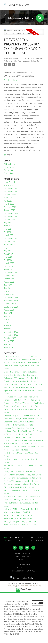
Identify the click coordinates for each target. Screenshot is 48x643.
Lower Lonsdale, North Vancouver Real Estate (23, 440)
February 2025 (10, 207)
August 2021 (9, 310)
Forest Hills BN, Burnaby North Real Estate (22, 400)
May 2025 (8, 197)
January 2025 (9, 210)
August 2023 (9, 247)
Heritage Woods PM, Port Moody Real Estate (23, 431)
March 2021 (9, 325)
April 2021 (8, 322)
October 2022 (10, 275)
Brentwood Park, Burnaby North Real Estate (22, 359)
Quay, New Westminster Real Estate (19, 471)
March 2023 (9, 263)
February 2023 (10, 266)
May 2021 (8, 319)
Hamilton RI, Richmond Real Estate (18, 425)
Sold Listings (9, 173)
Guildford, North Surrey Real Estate (19, 422)
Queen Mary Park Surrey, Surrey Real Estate (22, 475)
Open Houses (10, 170)
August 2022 (9, 282)
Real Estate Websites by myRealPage (29, 586)
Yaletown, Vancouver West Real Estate (20, 524)
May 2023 (8, 257)
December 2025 (11, 188)
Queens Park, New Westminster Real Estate (22, 478)
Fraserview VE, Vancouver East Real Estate (22, 406)
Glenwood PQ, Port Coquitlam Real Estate (21, 415)
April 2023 (8, 260)
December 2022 (11, 272)
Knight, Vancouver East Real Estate (18, 434)
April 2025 (8, 201)
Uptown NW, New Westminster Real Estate (22, 509)
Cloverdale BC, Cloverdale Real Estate (20, 375)
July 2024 (8, 222)
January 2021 (9, 328)
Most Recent (9, 182)
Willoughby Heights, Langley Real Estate (20, 521)
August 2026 (9, 185)
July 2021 (8, 313)
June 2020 (8, 347)
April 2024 (8, 232)
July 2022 (8, 285)
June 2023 (8, 254)
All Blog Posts (9, 164)
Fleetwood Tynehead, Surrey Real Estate (21, 397)
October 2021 (10, 303)
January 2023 (9, 269)
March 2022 (9, 294)
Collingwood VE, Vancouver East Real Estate (22, 378)
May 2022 (8, 291)
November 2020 (11, 335)
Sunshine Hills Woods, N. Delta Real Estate (22, 496)
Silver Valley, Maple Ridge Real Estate (19, 487)
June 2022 (8, 288)
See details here (10, 80)
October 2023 (10, 241)
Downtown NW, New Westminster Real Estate (24, 384)
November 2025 (11, 191)
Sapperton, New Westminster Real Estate (21, 484)
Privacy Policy (11, 586)
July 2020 (8, 344)
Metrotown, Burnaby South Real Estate (20, 443)
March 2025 (9, 204)
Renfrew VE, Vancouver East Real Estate (21, 481)
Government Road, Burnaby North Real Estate (23, 418)
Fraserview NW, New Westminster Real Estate (24, 403)
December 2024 (11, 213)
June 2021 (8, 316)
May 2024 (8, 229)
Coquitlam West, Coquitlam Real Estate (25, 61)
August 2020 (9, 341)
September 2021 (11, 307)
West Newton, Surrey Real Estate (18, 515)
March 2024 (9, 235)
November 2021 (11, 300)
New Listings (9, 167)
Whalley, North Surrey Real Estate (18, 518)
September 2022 (11, 278)
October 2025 (10, 194)
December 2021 (11, 297)
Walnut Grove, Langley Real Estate (18, 512)
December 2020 (11, 332)
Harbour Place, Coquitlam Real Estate (20, 428)
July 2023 (8, 250)
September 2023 (11, 244)
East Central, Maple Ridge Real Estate (20, 387)
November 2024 (11, 216)
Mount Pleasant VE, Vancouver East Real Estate (24, 446)
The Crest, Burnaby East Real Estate (19, 499)
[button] (15, 548)
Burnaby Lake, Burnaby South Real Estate (21, 362)
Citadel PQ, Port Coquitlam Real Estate (20, 372)
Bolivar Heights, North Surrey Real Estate (21, 356)
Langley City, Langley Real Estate (17, 437)
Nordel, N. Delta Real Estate (16, 450)
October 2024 (10, 219)
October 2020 (10, 338)
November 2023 (11, 238)
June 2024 (8, 225)
